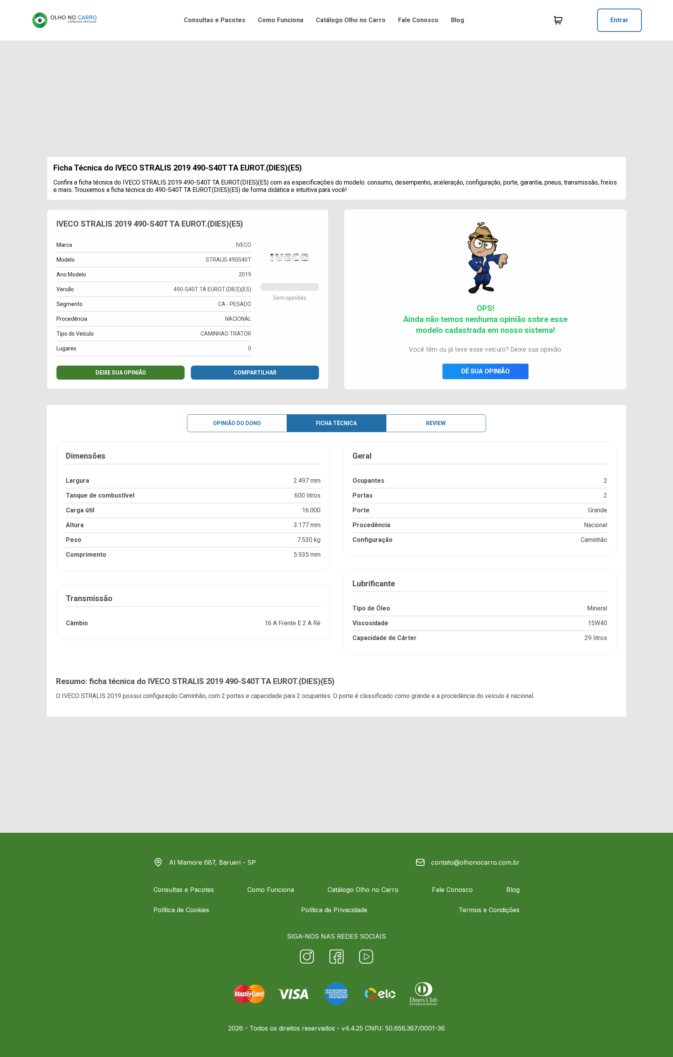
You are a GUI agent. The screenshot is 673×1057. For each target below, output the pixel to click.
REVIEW (436, 423)
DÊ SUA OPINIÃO (485, 371)
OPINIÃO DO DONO (237, 423)
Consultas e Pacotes (214, 20)
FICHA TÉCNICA (336, 423)
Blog (457, 20)
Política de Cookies (181, 910)
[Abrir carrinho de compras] (558, 20)
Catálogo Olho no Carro (351, 20)
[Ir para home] (64, 20)
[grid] (336, 554)
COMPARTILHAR (255, 372)
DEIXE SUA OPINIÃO (120, 372)
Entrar (619, 20)
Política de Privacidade (334, 910)
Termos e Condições (489, 910)
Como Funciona (280, 20)
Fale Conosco (418, 20)
